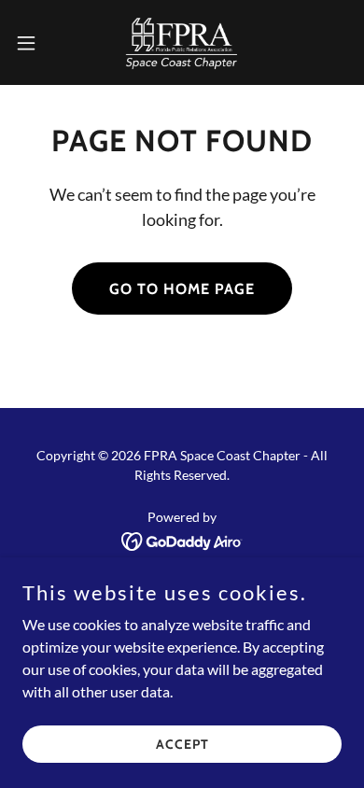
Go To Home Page (182, 289)
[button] (33, 43)
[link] (182, 42)
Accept (182, 743)
